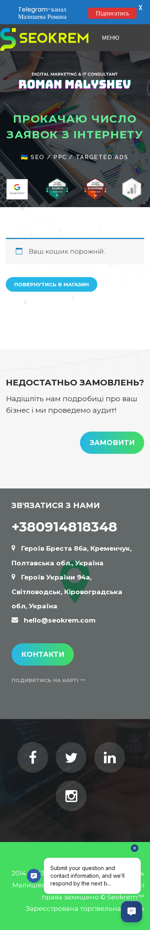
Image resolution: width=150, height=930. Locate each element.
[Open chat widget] (131, 911)
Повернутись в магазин (51, 284)
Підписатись (112, 13)
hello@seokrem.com (59, 620)
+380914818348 (64, 526)
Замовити (112, 442)
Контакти (42, 654)
